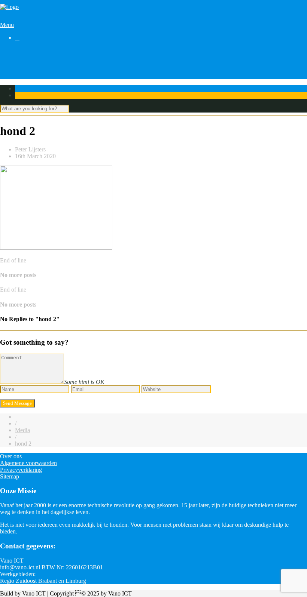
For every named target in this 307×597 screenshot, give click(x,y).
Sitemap (9, 476)
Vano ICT (34, 593)
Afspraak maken (34, 57)
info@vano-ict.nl (21, 567)
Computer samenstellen (42, 50)
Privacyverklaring (21, 470)
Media (22, 430)
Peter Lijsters (30, 149)
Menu (7, 25)
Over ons (26, 77)
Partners (24, 70)
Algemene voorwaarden (28, 463)
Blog (21, 64)
